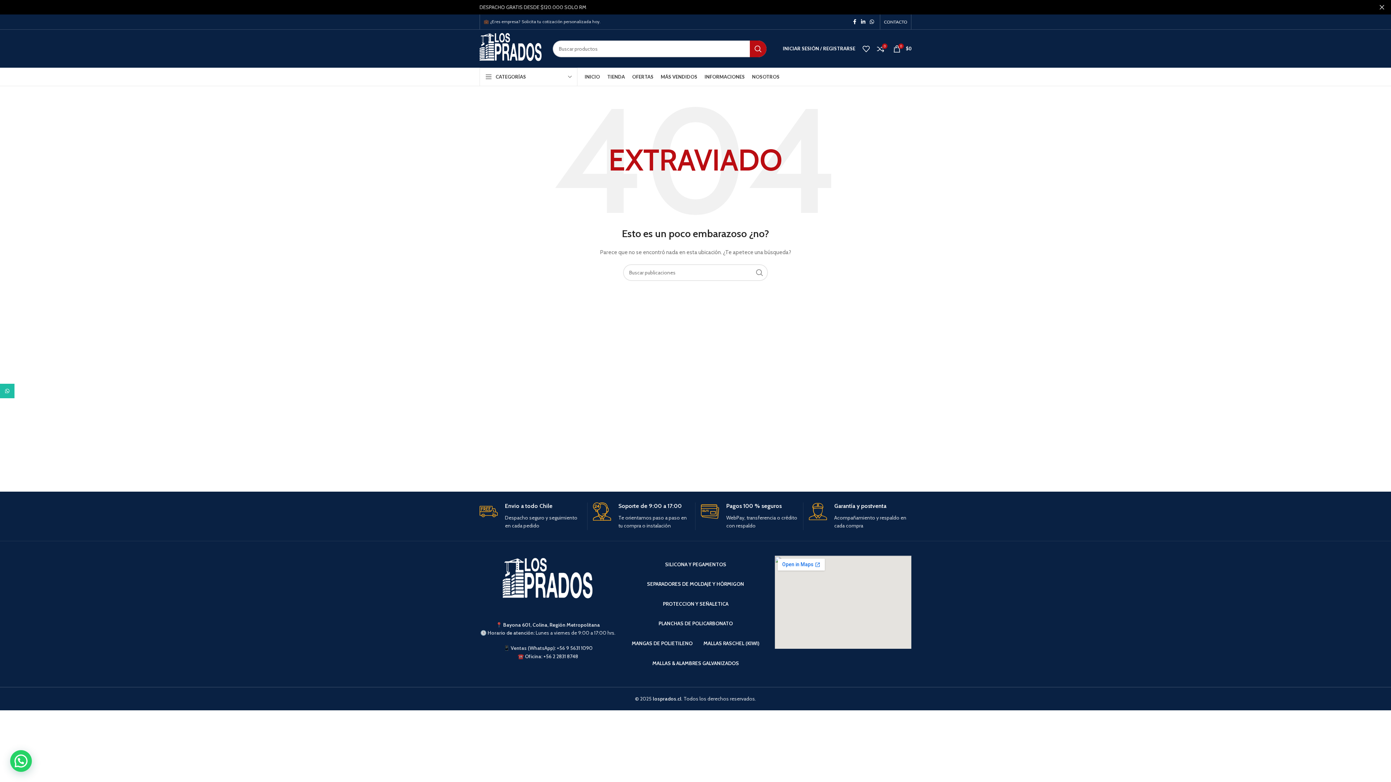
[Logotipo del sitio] (511, 48)
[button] (21, 761)
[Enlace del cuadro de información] (531, 516)
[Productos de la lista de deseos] (866, 49)
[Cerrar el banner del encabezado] (1382, 7)
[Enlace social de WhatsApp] (872, 22)
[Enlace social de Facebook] (854, 22)
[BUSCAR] (758, 49)
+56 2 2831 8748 (560, 656)
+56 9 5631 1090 (575, 648)
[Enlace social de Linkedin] (863, 22)
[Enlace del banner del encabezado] (684, 7)
